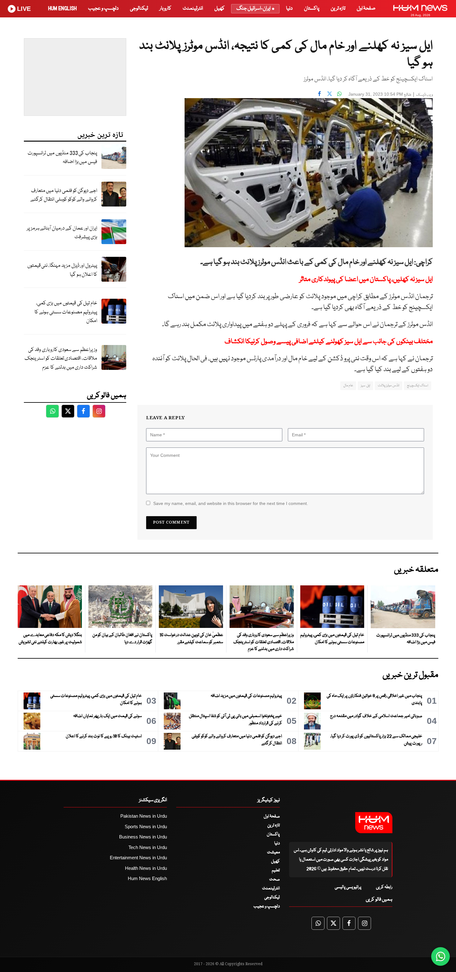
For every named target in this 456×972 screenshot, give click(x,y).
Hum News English (147, 878)
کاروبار (165, 8)
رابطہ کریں (384, 887)
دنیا (289, 8)
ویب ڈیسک (424, 95)
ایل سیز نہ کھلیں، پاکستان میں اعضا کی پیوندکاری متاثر (366, 280)
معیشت (273, 852)
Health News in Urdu (146, 868)
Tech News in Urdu (147, 847)
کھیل (219, 8)
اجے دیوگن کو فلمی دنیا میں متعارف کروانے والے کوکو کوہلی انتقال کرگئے (63, 195)
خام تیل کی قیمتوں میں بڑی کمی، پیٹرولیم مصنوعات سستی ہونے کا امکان (65, 312)
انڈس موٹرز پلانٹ (388, 385)
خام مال (348, 385)
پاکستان (311, 8)
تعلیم (276, 870)
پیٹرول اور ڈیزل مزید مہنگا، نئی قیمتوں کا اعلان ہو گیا (62, 270)
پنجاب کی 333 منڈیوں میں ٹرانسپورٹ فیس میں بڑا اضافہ (62, 157)
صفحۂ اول (366, 8)
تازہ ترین (338, 8)
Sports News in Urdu (146, 826)
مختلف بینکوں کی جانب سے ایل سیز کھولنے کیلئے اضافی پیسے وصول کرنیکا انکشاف (329, 342)
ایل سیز (365, 385)
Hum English (62, 8)
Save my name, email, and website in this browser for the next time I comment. (230, 503)
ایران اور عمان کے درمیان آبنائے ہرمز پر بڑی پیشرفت (62, 233)
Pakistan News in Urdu (143, 816)
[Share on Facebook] (319, 93)
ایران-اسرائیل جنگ (253, 8)
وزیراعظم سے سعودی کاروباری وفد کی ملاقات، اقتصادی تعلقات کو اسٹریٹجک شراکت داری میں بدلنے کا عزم (61, 358)
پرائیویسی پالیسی (348, 887)
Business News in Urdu (143, 836)
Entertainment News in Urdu (138, 857)
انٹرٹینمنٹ (193, 8)
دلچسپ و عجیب (103, 8)
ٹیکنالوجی (139, 8)
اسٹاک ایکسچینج (417, 385)
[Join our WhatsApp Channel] (440, 956)
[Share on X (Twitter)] (329, 93)
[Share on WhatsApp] (339, 93)
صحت (274, 879)
